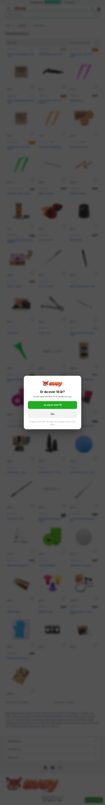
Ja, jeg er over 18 (52, 405)
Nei (52, 414)
